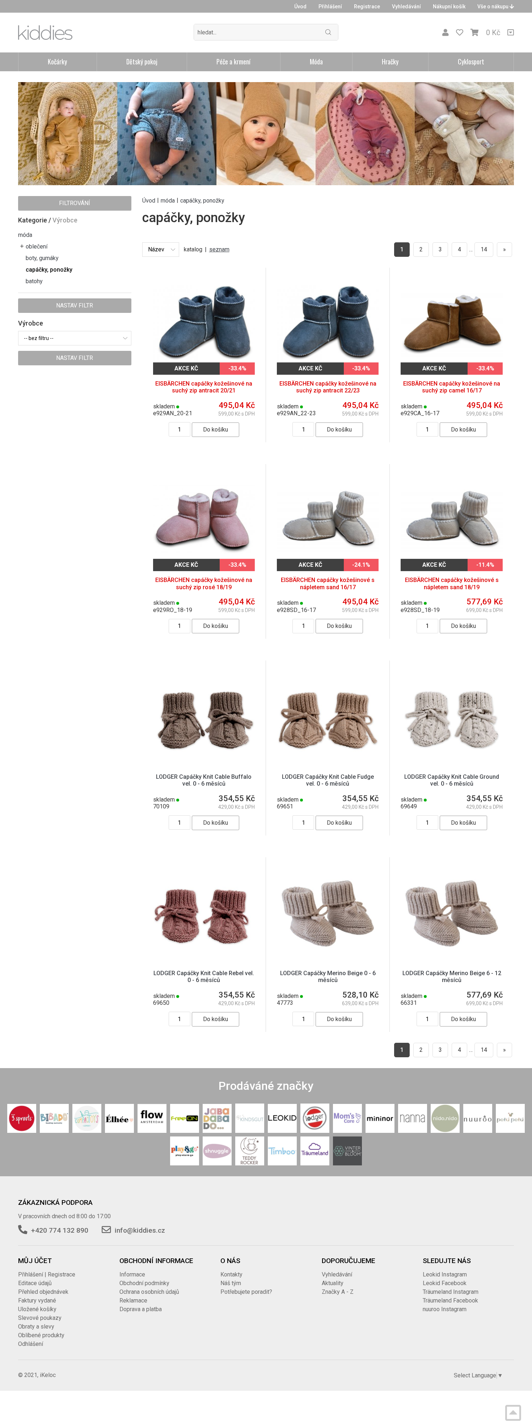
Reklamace (133, 1300)
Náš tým (230, 1283)
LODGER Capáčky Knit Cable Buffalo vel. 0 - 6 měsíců (204, 780)
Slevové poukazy (40, 1317)
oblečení (36, 246)
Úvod (300, 6)
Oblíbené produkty (41, 1335)
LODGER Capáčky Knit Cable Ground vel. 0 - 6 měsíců (451, 780)
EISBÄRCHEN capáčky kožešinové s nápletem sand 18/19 (452, 583)
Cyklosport (471, 61)
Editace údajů (35, 1283)
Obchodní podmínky (144, 1283)
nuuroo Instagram (444, 1309)
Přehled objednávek (43, 1291)
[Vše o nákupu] (510, 32)
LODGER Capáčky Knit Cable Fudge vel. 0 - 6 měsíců (328, 780)
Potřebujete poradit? (246, 1291)
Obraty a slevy (36, 1326)
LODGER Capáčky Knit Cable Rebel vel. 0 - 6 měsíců (203, 976)
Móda (316, 61)
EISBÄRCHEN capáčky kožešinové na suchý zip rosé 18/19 (203, 583)
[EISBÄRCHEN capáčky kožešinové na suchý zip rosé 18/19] (204, 520)
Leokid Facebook (444, 1283)
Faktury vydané (37, 1300)
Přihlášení (330, 6)
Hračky (390, 61)
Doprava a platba (140, 1309)
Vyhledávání (406, 6)
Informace (132, 1274)
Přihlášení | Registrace (46, 1274)
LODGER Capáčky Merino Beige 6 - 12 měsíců (451, 976)
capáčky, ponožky (49, 269)
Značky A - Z (338, 1291)
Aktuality (332, 1283)
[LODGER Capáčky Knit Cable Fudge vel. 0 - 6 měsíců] (328, 716)
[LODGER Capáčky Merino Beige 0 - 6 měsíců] (328, 913)
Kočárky (57, 61)
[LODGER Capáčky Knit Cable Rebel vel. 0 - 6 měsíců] (204, 913)
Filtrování (74, 203)
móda (25, 234)
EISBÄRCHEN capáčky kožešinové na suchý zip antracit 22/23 (327, 387)
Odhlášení (30, 1343)
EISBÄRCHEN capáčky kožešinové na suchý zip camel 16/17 (451, 387)
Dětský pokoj (141, 61)
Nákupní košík (449, 6)
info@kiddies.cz (140, 1230)
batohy (34, 281)
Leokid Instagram (445, 1274)
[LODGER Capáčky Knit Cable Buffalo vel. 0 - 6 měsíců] (204, 716)
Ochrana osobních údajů (149, 1291)
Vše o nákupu (493, 6)
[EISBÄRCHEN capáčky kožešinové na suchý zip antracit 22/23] (328, 323)
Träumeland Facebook (450, 1300)
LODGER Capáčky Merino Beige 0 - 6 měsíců (328, 976)
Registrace (367, 6)
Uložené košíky (37, 1309)
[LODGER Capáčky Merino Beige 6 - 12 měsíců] (451, 913)
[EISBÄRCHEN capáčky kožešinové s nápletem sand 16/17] (328, 520)
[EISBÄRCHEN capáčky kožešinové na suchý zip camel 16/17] (451, 323)
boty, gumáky (42, 258)
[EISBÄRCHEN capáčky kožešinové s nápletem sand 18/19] (451, 520)
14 (484, 249)
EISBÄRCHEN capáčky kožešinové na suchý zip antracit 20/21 (203, 387)
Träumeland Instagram (450, 1291)
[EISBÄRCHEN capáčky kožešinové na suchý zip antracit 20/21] (204, 323)
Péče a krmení (233, 61)
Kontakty (231, 1274)
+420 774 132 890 (59, 1230)
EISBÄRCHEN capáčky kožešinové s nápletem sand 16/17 (328, 583)
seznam (219, 249)
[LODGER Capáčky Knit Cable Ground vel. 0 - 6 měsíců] (451, 716)
